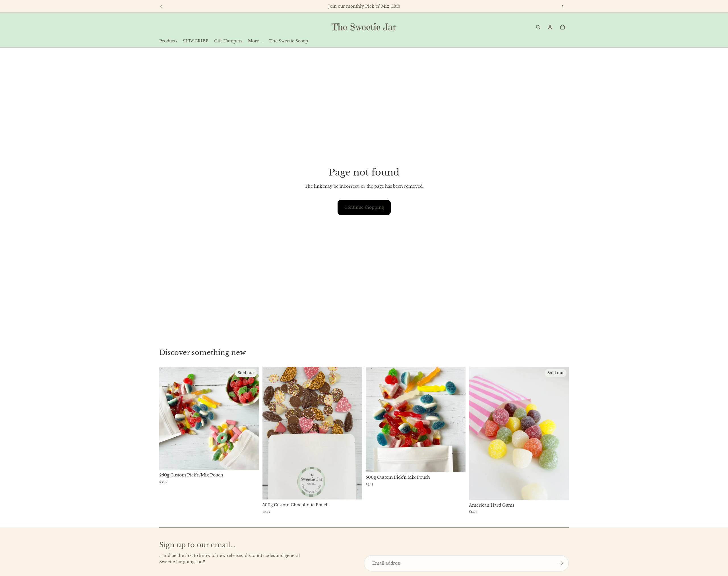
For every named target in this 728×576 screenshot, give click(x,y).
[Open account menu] (550, 27)
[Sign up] (560, 563)
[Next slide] (562, 6)
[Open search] (538, 27)
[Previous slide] (161, 6)
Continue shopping (364, 207)
